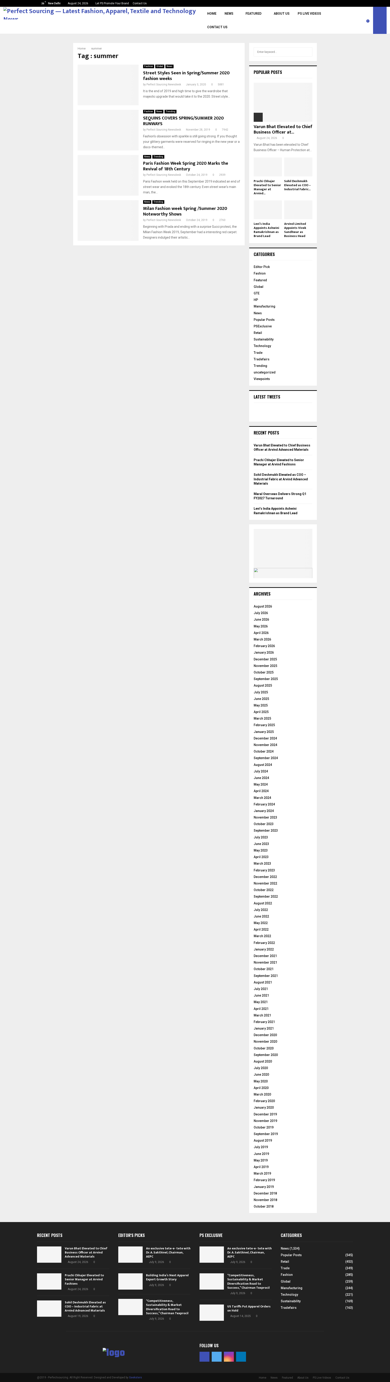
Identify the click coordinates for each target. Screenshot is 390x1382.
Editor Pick (262, 267)
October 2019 (264, 1127)
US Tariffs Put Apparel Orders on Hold (249, 1308)
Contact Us (140, 3)
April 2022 (261, 929)
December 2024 (265, 738)
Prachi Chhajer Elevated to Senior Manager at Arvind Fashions (84, 1279)
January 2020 (264, 1107)
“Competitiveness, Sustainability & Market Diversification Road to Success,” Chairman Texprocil (167, 1307)
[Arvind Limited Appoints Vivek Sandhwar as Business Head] (298, 209)
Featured (254, 13)
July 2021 (261, 989)
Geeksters (135, 1377)
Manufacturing (264, 306)
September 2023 (266, 830)
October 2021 (264, 969)
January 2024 (264, 811)
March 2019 (262, 1173)
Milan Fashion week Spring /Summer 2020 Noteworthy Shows (185, 211)
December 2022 (265, 877)
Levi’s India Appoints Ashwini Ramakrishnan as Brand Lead (266, 230)
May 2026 (261, 626)
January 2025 (264, 732)
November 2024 (265, 745)
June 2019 (261, 1154)
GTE (257, 293)
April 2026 (261, 633)
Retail (258, 333)
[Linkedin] (370, 17)
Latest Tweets (267, 397)
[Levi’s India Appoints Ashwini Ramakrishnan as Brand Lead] (268, 209)
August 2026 (263, 606)
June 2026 (261, 619)
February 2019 (264, 1180)
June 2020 (261, 1074)
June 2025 (261, 699)
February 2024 (264, 804)
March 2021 (262, 1015)
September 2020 (266, 1055)
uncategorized (265, 372)
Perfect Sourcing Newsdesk (163, 84)
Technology (262, 346)
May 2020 (261, 1081)
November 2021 (265, 962)
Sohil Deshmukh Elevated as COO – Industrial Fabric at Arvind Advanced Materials (281, 479)
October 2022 (264, 890)
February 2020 (264, 1101)
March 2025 (262, 718)
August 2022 (263, 903)
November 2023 (265, 817)
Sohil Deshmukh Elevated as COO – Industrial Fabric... (297, 185)
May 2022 (261, 923)
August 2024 (263, 765)
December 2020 (265, 1035)
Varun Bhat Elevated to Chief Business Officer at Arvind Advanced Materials (86, 1252)
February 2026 (264, 646)
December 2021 (265, 956)
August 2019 (263, 1140)
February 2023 (264, 870)
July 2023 (261, 837)
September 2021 (266, 976)
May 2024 (261, 784)
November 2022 (265, 883)
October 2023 (264, 824)
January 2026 (264, 652)
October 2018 (264, 1206)
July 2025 (261, 692)
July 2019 (261, 1147)
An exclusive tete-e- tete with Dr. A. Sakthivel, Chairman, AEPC (168, 1252)
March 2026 (262, 639)
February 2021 (264, 1022)
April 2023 (261, 857)
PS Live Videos (309, 13)
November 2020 (265, 1041)
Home (211, 13)
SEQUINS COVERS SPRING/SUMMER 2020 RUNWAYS (183, 121)
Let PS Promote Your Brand (112, 3)
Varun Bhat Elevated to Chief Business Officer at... (283, 129)
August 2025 (263, 685)
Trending (170, 111)
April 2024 (261, 791)
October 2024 (264, 751)
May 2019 (261, 1160)
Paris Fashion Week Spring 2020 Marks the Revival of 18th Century (185, 166)
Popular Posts (264, 319)
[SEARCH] (307, 51)
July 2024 (261, 771)
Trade (258, 352)
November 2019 (265, 1121)
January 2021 (264, 1028)
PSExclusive (263, 326)
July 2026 (261, 613)
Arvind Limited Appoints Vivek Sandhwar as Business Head (295, 230)
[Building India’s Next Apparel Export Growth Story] (130, 1281)
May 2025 (261, 705)
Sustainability (264, 339)
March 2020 (262, 1094)
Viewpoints (262, 379)
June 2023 (261, 844)
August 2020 (263, 1061)
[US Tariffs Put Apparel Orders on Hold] (212, 1313)
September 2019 (266, 1134)
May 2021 (261, 1002)
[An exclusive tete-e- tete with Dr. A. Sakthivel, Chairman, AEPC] (130, 1254)
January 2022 (264, 949)
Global (159, 66)
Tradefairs (261, 359)
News (229, 13)
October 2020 (264, 1048)
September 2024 (266, 758)
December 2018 (265, 1193)
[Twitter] (360, 17)
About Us (282, 13)
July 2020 (261, 1068)
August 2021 (263, 982)
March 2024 (262, 798)
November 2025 (265, 666)
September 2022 (266, 896)
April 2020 (261, 1088)
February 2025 (264, 725)
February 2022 (264, 943)
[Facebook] (355, 17)
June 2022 (261, 916)
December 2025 (265, 659)
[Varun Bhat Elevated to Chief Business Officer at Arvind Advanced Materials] (283, 102)
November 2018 (265, 1200)
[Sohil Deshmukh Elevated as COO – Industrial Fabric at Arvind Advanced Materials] (298, 166)
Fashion (148, 66)
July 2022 (261, 910)
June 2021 (261, 995)
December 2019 (265, 1114)
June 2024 (261, 778)
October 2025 (264, 672)
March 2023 (262, 863)
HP (256, 300)
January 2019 (264, 1187)
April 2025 (261, 712)
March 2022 (262, 936)
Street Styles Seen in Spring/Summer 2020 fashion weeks (186, 75)
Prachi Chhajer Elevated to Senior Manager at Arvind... (267, 187)
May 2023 (261, 850)
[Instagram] (365, 17)
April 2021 (261, 1009)
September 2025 (266, 679)
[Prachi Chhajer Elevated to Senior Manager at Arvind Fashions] (268, 166)
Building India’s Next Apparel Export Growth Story (167, 1277)
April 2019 (261, 1167)
